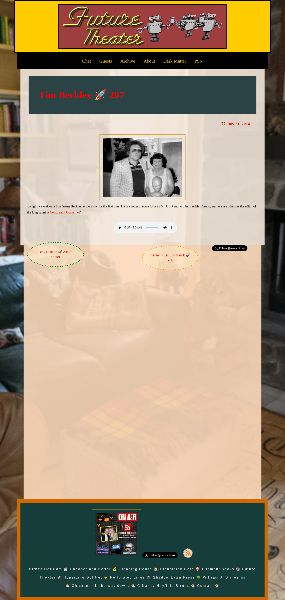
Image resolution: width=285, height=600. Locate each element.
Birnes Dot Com (45, 569)
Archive (127, 61)
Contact (205, 585)
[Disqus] (143, 329)
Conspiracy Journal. (63, 212)
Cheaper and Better (90, 569)
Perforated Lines (127, 577)
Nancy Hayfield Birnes (165, 585)
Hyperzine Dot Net (83, 577)
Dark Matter (174, 61)
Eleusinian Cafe (177, 569)
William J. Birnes (221, 577)
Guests (105, 61)
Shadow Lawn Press (174, 577)
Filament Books (218, 569)
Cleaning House (135, 569)
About (149, 61)
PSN (198, 61)
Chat (86, 61)
